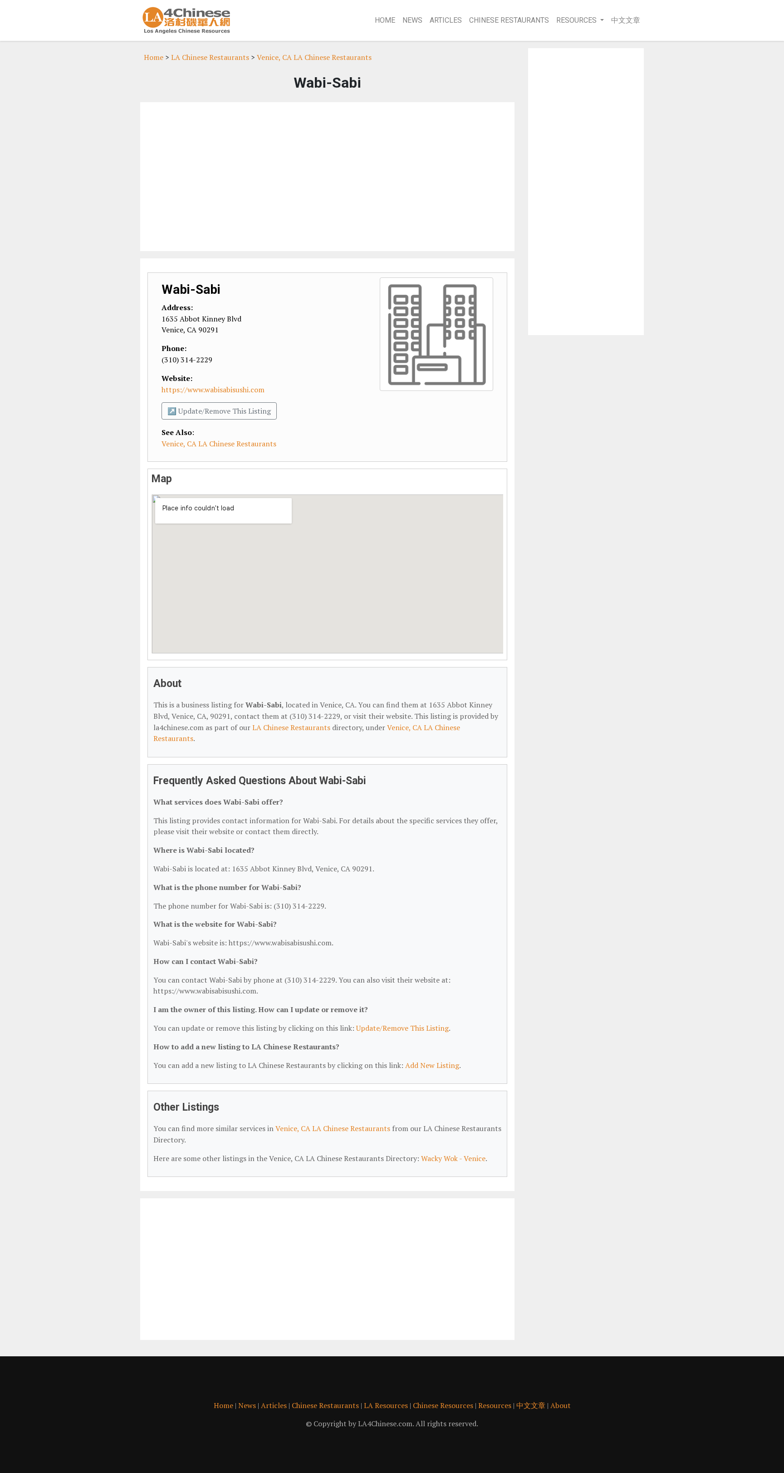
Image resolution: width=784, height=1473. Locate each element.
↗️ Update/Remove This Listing (219, 411)
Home (385, 20)
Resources (494, 1405)
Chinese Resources (443, 1405)
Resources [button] (576, 20)
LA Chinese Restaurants (210, 57)
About (560, 1405)
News (412, 20)
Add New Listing (432, 1065)
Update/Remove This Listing (402, 1028)
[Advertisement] (327, 176)
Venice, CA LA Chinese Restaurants (314, 57)
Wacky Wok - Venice (453, 1158)
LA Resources (386, 1405)
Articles (446, 20)
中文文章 (625, 20)
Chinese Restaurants (509, 20)
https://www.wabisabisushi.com (213, 390)
